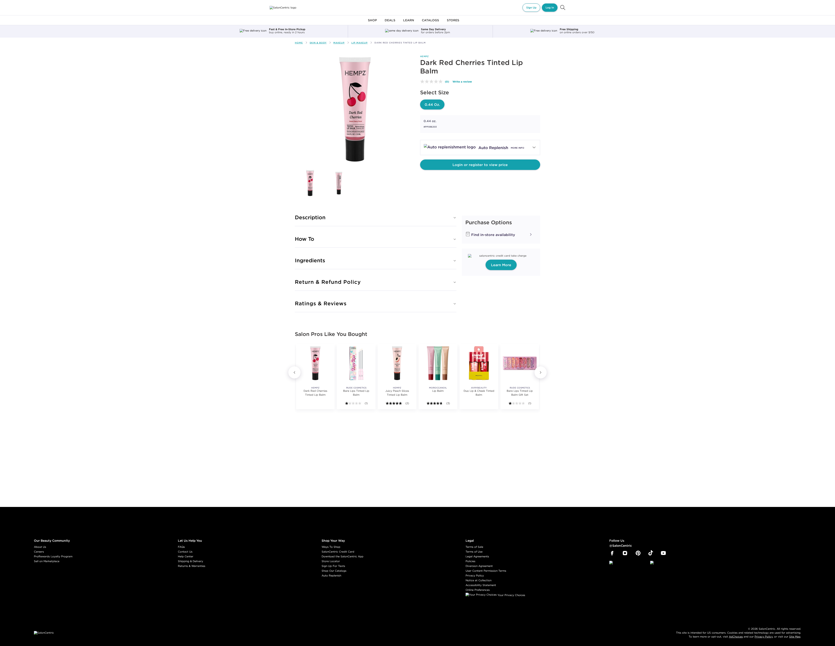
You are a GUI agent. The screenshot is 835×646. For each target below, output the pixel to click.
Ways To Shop (331, 546)
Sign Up (531, 7)
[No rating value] (432, 81)
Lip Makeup (359, 42)
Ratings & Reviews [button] (321, 303)
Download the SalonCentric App (342, 556)
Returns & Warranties (191, 566)
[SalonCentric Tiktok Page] (650, 553)
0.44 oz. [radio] (432, 104)
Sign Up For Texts (333, 566)
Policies (470, 561)
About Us (40, 546)
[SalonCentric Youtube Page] (663, 553)
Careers (39, 551)
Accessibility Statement (481, 585)
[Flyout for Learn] (408, 22)
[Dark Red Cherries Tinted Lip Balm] (310, 182)
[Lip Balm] (438, 363)
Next (540, 372)
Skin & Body (318, 42)
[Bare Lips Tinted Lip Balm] (356, 363)
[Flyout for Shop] (372, 22)
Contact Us (185, 551)
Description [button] (310, 217)
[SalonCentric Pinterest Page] (638, 553)
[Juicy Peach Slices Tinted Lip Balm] (397, 363)
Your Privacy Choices (511, 595)
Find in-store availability (492, 234)
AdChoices (736, 636)
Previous (294, 372)
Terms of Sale (474, 546)
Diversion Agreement (479, 566)
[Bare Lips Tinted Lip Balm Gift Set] (519, 363)
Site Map (794, 636)
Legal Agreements (477, 556)
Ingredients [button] (310, 260)
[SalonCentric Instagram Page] (625, 553)
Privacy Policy (475, 575)
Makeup (339, 42)
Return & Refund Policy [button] (328, 282)
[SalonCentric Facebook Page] (612, 553)
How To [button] (304, 239)
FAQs (181, 546)
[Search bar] (562, 7)
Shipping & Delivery (190, 561)
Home (299, 42)
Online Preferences (478, 589)
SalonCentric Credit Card (338, 551)
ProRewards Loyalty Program (53, 556)
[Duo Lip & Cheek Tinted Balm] (478, 363)
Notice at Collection (478, 580)
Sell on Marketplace (46, 561)
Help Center (185, 556)
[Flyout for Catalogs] (430, 22)
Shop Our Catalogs (334, 570)
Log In (550, 7)
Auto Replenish (331, 575)
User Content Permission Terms (486, 570)
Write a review (462, 81)
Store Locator (331, 561)
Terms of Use (474, 551)
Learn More (501, 265)
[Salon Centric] (283, 7)
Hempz (424, 56)
